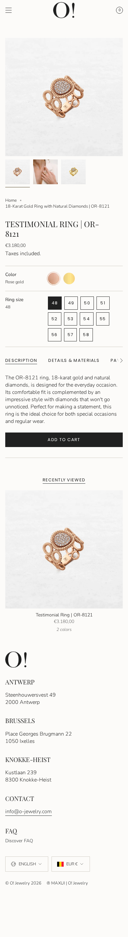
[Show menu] (8, 10)
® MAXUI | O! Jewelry (67, 883)
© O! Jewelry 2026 (23, 883)
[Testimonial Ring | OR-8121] (64, 549)
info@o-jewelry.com (28, 811)
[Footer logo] (16, 659)
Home (11, 200)
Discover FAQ (19, 841)
